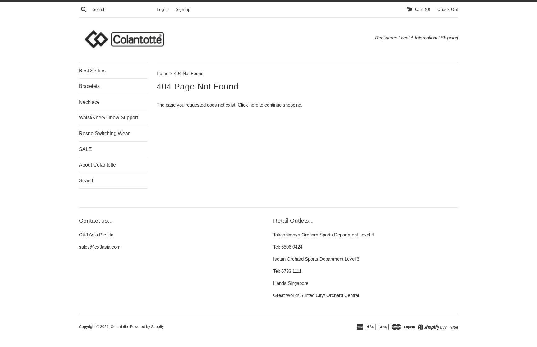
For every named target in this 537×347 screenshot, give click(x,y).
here (253, 104)
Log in (163, 9)
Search (87, 180)
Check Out (447, 9)
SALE (85, 149)
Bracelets (89, 86)
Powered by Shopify (147, 327)
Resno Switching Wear (104, 133)
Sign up (183, 9)
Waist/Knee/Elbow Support (108, 117)
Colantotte (119, 327)
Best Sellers (92, 70)
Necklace (89, 102)
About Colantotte (97, 164)
